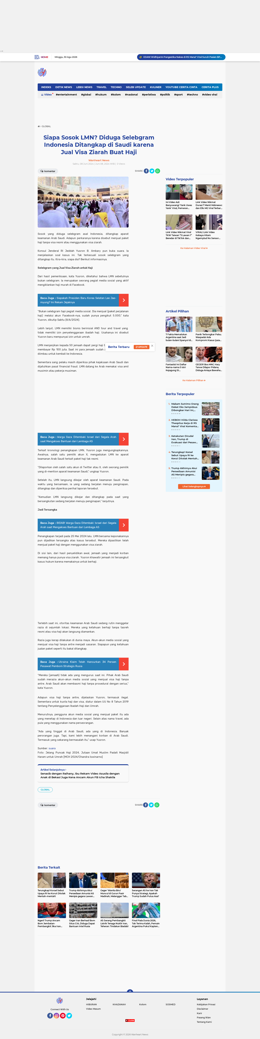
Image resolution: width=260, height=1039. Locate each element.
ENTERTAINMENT (67, 94)
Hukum (102, 94)
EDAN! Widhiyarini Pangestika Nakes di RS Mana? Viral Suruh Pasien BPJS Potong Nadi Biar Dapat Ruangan (182, 57)
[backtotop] (130, 992)
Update (142, 347)
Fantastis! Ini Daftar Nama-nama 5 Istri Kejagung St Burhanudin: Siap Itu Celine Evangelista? (177, 367)
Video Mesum (93, 1009)
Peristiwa (150, 94)
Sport (179, 94)
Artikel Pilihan (177, 311)
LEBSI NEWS (84, 87)
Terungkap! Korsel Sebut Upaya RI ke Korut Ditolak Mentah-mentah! (184, 455)
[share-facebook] (146, 170)
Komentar (49, 171)
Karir (199, 1013)
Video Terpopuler (180, 179)
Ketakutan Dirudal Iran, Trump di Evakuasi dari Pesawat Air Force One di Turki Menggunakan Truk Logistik (184, 439)
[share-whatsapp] (157, 170)
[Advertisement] (130, 25)
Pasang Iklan (204, 1017)
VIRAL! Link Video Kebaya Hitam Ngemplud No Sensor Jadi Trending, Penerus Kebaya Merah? (208, 235)
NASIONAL (132, 94)
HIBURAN (91, 1004)
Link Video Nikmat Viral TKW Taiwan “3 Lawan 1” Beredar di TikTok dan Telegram (179, 235)
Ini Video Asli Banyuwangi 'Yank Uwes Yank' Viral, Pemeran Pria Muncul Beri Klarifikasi (179, 205)
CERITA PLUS (210, 87)
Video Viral (210, 94)
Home (44, 57)
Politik (166, 94)
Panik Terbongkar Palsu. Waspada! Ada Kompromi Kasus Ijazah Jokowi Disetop (209, 337)
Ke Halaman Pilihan (193, 380)
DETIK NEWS (63, 87)
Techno (193, 94)
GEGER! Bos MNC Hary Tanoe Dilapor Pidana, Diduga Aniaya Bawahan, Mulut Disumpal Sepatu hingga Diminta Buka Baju (209, 367)
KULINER (155, 87)
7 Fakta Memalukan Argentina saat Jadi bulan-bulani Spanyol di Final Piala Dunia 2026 (178, 337)
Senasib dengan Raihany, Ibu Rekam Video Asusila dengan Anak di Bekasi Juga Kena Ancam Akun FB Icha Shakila (80, 775)
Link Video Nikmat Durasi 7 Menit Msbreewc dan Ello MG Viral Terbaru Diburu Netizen (209, 205)
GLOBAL (87, 94)
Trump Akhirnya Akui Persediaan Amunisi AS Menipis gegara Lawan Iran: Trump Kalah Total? (184, 471)
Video (48, 94)
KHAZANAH (119, 1004)
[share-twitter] (151, 170)
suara (52, 748)
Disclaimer (202, 1009)
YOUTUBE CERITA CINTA (181, 87)
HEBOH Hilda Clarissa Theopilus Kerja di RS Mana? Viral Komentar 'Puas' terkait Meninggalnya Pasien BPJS (184, 423)
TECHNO (116, 87)
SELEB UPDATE (136, 87)
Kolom (117, 94)
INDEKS (46, 87)
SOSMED (170, 1004)
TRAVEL (101, 87)
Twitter (70, 1020)
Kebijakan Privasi (206, 1004)
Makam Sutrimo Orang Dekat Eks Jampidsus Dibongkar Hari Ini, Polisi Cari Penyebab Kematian (185, 407)
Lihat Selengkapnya (193, 486)
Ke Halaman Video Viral (193, 248)
